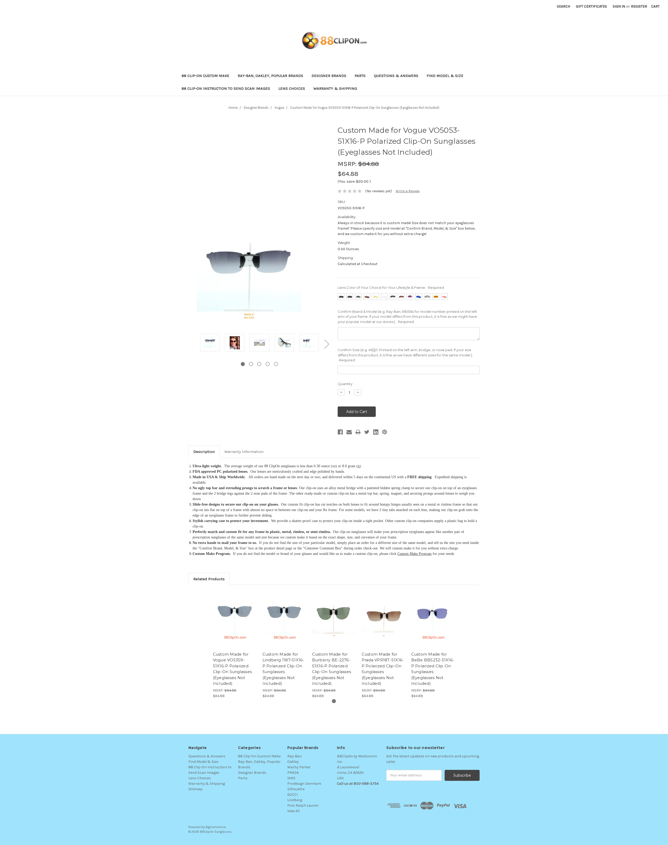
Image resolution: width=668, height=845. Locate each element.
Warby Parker (299, 767)
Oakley (293, 761)
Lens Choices (291, 88)
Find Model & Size (445, 75)
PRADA (293, 772)
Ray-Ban (294, 756)
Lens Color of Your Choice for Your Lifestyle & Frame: (391, 287)
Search (563, 6)
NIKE (291, 778)
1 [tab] (243, 364)
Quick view (234, 615)
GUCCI (292, 794)
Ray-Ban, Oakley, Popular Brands (270, 75)
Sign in (619, 6)
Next (326, 344)
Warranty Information (244, 451)
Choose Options (235, 624)
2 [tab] (251, 364)
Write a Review (408, 191)
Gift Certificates (591, 6)
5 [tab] (276, 364)
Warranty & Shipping (335, 88)
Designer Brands (329, 75)
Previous (192, 344)
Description (204, 451)
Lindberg (294, 800)
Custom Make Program (414, 554)
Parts (360, 75)
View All (293, 811)
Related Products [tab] (209, 579)
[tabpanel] (210, 343)
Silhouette (296, 789)
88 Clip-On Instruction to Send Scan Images (226, 88)
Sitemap (195, 789)
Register (639, 6)
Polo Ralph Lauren (302, 805)
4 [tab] (268, 364)
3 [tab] (259, 364)
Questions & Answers (396, 75)
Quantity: (345, 384)
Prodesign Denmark (304, 783)
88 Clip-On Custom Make (205, 75)
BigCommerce (216, 827)
